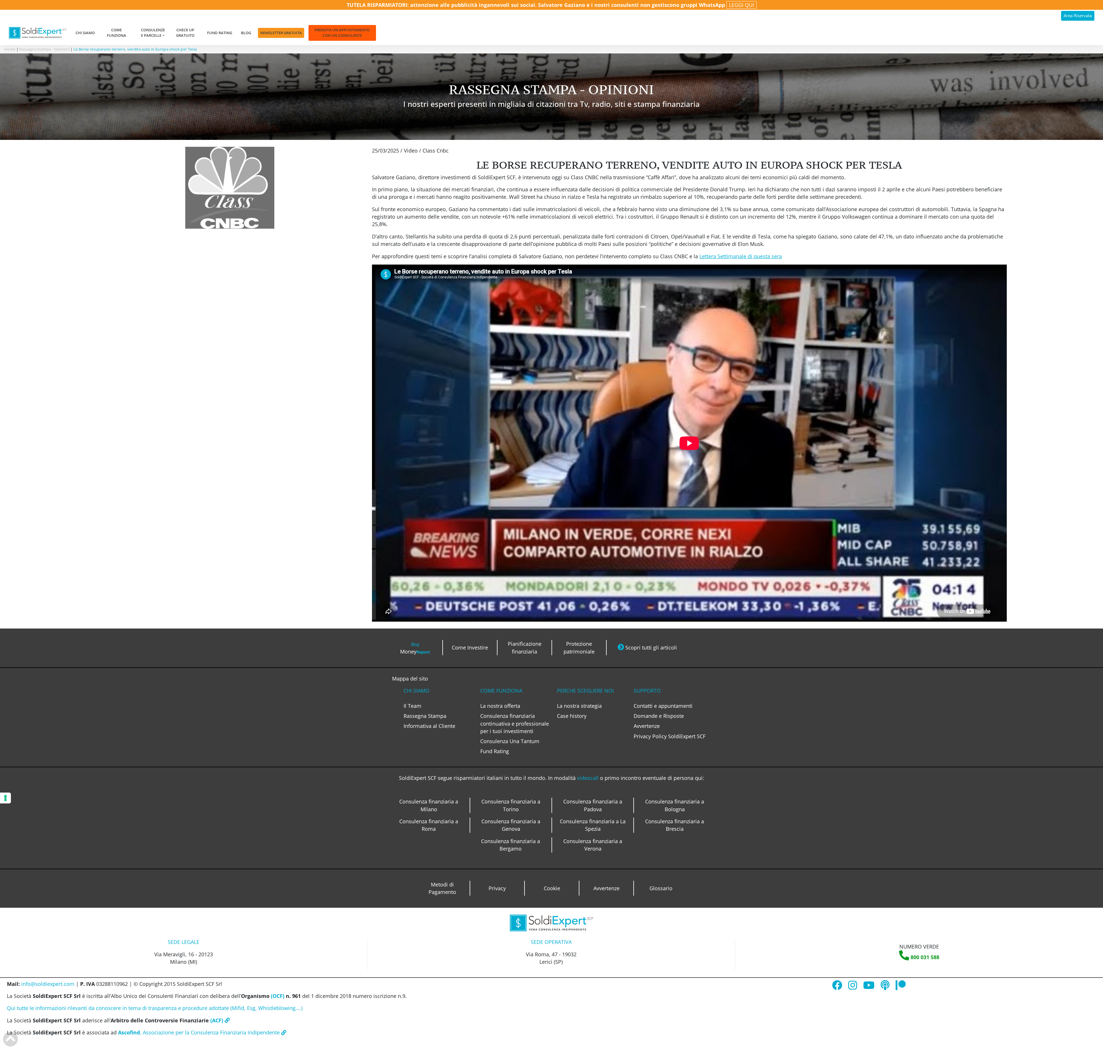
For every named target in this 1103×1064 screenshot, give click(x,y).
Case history (572, 715)
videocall (588, 777)
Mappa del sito (410, 678)
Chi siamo (85, 32)
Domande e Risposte (659, 715)
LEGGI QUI (741, 4)
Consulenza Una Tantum (509, 741)
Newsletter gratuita (281, 32)
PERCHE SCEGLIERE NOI (585, 690)
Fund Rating (219, 32)
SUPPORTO (647, 690)
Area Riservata (1078, 16)
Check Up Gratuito (185, 32)
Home (9, 49)
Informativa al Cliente (429, 725)
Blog (246, 32)
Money (415, 648)
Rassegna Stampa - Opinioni (44, 49)
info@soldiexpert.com (47, 983)
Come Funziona (116, 32)
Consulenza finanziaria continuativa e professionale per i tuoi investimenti (514, 723)
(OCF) (276, 995)
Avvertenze (647, 725)
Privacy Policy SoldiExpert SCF (669, 736)
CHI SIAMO (416, 690)
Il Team (412, 705)
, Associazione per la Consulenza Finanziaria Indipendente (199, 1032)
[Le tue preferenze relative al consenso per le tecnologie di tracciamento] (5, 798)
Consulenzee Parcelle (153, 32)
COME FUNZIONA (501, 690)
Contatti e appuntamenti (663, 705)
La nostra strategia (579, 705)
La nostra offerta (500, 705)
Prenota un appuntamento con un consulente (342, 32)
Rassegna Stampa (425, 715)
